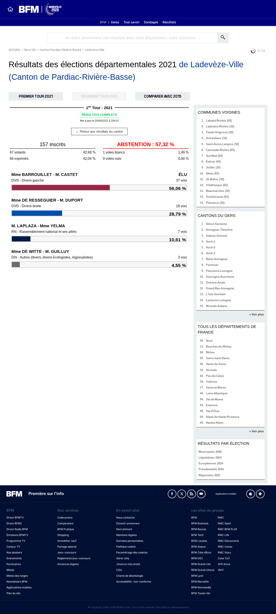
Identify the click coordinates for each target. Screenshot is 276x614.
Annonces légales (68, 564)
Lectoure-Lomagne (218, 300)
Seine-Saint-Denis (218, 358)
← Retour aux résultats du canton (99, 131)
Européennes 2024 (211, 463)
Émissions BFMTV (17, 535)
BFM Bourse (198, 529)
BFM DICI (197, 558)
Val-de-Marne (214, 399)
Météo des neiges (17, 575)
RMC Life (223, 535)
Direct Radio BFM (17, 529)
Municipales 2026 (210, 451)
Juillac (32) (213, 167)
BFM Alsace (198, 546)
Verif (220, 570)
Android (260, 494)
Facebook (172, 494)
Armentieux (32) (216, 138)
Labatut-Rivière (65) (219, 120)
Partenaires (13, 564)
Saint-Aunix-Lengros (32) (222, 144)
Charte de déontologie (129, 575)
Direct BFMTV (15, 517)
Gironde (211, 370)
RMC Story (224, 552)
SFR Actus (224, 564)
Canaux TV (13, 546)
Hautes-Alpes (214, 422)
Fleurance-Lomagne (219, 271)
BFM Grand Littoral (202, 570)
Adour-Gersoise (216, 224)
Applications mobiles (18, 587)
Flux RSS (191, 494)
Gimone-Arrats (215, 282)
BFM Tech (197, 535)
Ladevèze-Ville (94, 49)
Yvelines (211, 381)
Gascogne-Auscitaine (220, 276)
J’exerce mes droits (128, 564)
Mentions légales (126, 535)
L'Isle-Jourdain (216, 294)
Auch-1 (210, 241)
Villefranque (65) (217, 185)
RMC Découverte (228, 540)
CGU (119, 570)
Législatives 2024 (210, 457)
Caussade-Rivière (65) (220, 150)
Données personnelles (129, 540)
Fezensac (212, 264)
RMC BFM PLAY (227, 529)
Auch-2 (210, 247)
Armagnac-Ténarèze (219, 229)
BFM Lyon (197, 575)
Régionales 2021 (209, 475)
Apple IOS (250, 494)
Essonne (212, 405)
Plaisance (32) (215, 202)
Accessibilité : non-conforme (133, 581)
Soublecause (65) (217, 196)
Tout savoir (132, 22)
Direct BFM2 (14, 523)
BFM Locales (199, 540)
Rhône (210, 352)
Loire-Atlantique (216, 393)
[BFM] (10, 9)
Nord (209, 340)
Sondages (151, 22)
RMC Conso (225, 546)
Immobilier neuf (66, 540)
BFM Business (199, 523)
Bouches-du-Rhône (218, 346)
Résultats (169, 22)
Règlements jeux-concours (73, 558)
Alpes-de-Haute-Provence (222, 416)
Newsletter (201, 494)
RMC (221, 517)
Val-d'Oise (212, 411)
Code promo (64, 517)
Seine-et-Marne (216, 387)
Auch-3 (210, 253)
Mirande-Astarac (216, 306)
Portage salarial (67, 546)
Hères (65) (212, 173)
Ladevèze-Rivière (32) (220, 126)
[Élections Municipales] (37, 9)
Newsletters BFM (16, 581)
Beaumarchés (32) (218, 191)
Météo (10, 570)
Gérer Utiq (122, 558)
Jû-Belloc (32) (215, 179)
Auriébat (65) (214, 155)
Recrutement (124, 529)
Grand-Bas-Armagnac (220, 288)
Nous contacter (125, 517)
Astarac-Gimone (216, 235)
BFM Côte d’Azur (201, 552)
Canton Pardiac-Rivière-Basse (60, 49)
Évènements (14, 558)
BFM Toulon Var (200, 593)
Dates (115, 22)
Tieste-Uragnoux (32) (219, 132)
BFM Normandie (201, 587)
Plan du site (13, 593)
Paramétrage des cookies (131, 552)
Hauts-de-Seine (216, 364)
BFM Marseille (200, 581)
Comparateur (65, 523)
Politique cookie (126, 546)
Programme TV (15, 540)
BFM (103, 22)
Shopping (63, 535)
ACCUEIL (14, 49)
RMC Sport (224, 523)
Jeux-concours (66, 552)
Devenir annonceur (128, 523)
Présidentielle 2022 (211, 469)
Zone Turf (224, 558)
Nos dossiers (14, 552)
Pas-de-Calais (215, 375)
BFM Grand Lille (201, 564)
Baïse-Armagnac (217, 259)
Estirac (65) (213, 161)
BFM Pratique (65, 529)
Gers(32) (30, 49)
